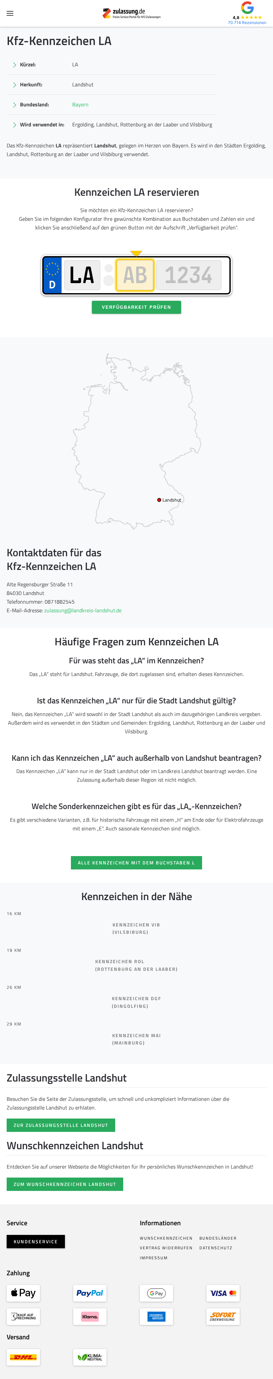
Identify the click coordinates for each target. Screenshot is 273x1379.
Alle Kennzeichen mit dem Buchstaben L (136, 862)
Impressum (154, 1258)
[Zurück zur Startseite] (137, 13)
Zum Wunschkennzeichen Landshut (65, 1184)
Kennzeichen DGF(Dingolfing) (136, 1002)
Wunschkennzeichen (166, 1238)
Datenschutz (215, 1248)
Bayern (80, 104)
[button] (10, 13)
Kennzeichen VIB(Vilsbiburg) (136, 928)
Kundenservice (36, 1241)
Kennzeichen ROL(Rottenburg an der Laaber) (136, 965)
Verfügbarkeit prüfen (136, 307)
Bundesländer (218, 1238)
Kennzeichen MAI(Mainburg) (136, 1039)
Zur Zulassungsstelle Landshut (61, 1125)
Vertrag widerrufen (166, 1248)
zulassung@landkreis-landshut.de (83, 610)
